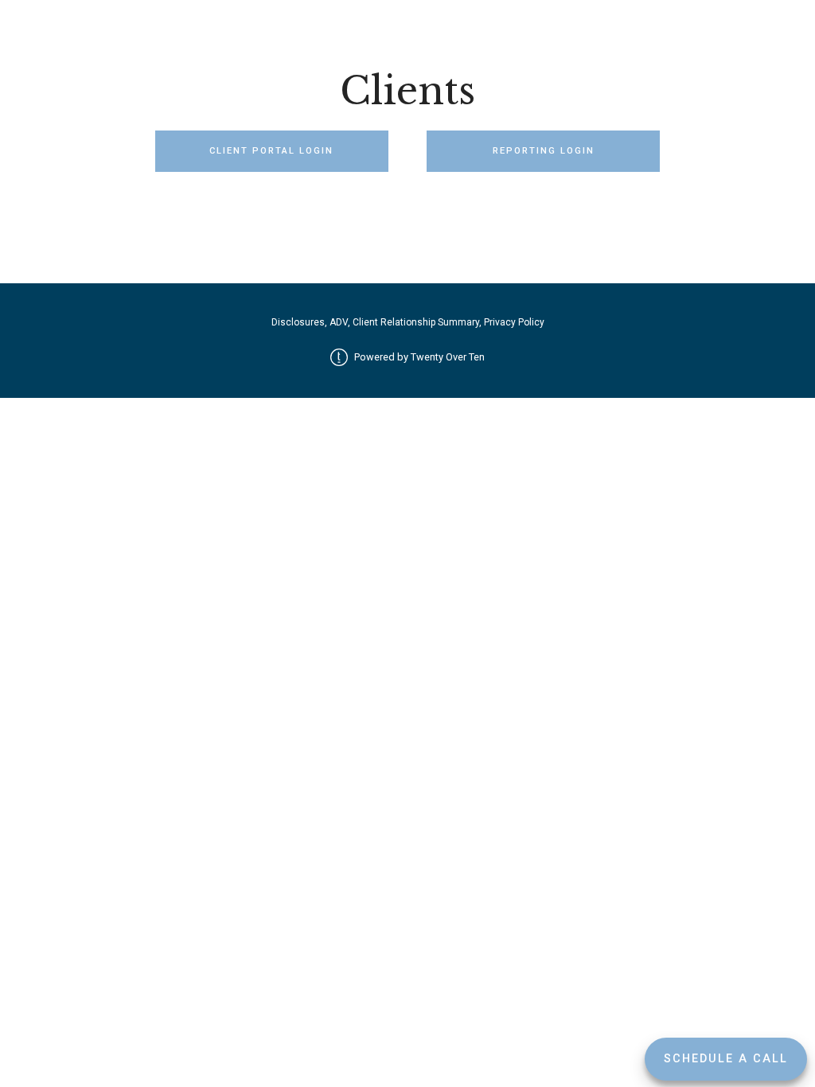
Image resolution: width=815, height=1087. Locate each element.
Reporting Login (544, 151)
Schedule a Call (726, 1059)
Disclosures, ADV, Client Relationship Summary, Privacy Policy (407, 322)
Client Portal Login (271, 151)
